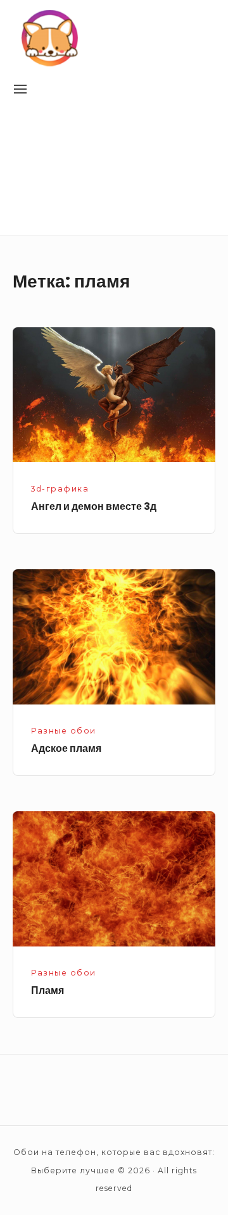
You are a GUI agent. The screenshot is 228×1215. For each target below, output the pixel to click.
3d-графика (60, 488)
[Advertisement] (114, 171)
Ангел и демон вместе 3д (93, 506)
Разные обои (63, 730)
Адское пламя (66, 748)
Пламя (47, 990)
